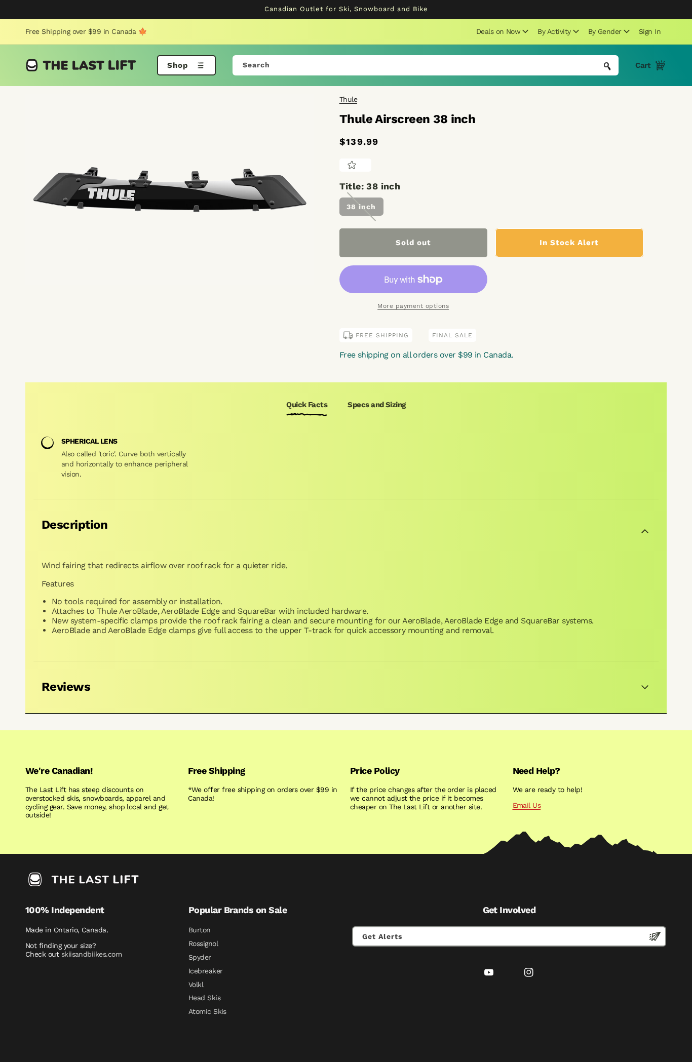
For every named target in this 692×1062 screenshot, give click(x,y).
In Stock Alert (569, 242)
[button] (501, 31)
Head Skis (204, 998)
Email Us (527, 805)
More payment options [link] (413, 305)
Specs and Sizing (376, 404)
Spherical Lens (89, 441)
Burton (199, 930)
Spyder (199, 957)
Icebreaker (205, 971)
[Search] (607, 66)
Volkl (195, 984)
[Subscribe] (655, 936)
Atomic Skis (207, 1011)
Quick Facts (306, 404)
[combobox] (426, 65)
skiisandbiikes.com (91, 954)
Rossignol (203, 943)
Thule (348, 99)
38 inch (361, 207)
